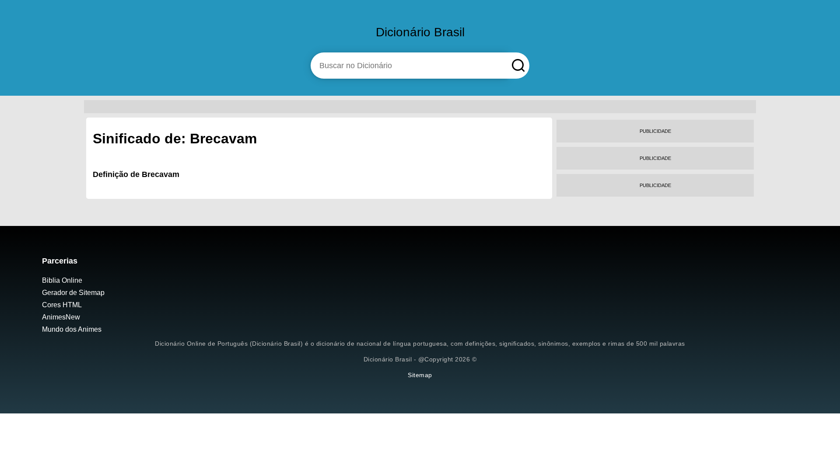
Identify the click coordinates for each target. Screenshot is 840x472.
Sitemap (420, 374)
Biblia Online (62, 280)
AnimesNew (61, 317)
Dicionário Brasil (420, 32)
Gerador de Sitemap (73, 292)
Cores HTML (62, 305)
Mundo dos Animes (72, 329)
